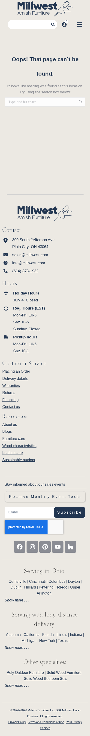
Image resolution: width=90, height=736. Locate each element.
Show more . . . (17, 600)
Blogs (7, 431)
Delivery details (15, 378)
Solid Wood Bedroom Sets (45, 679)
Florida (48, 635)
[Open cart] (71, 24)
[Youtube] (57, 547)
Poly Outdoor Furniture (25, 673)
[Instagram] (32, 547)
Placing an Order (16, 371)
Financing (10, 400)
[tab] (45, 600)
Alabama (13, 635)
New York (47, 641)
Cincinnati (37, 581)
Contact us (11, 407)
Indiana (76, 635)
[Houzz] (70, 547)
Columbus (56, 581)
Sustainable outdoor (18, 460)
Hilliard (30, 587)
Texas (63, 641)
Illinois (62, 635)
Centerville (17, 581)
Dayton (74, 581)
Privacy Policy (17, 722)
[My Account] (64, 24)
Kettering (46, 587)
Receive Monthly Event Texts (45, 497)
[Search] (53, 24)
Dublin (16, 587)
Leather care (12, 453)
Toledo (61, 587)
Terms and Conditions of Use (46, 722)
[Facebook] (19, 547)
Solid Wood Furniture (64, 673)
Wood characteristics (19, 446)
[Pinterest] (45, 547)
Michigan (28, 641)
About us (9, 424)
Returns (8, 393)
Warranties (11, 386)
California (31, 635)
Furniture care (13, 439)
